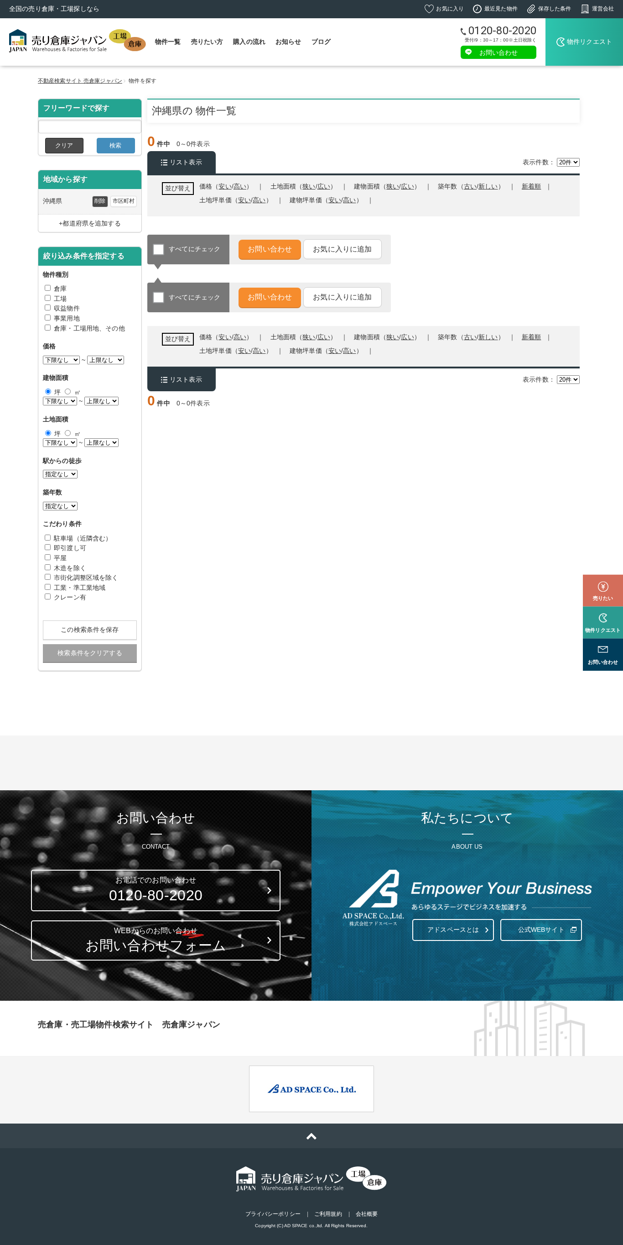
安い (334, 200)
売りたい (603, 598)
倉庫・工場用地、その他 (89, 328)
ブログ (321, 41)
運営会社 (603, 8)
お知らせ (288, 41)
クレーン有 (70, 597)
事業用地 (67, 318)
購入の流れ (249, 41)
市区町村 (124, 201)
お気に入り (450, 8)
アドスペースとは (453, 929)
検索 (115, 145)
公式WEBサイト (541, 929)
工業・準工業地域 (79, 587)
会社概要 (367, 1214)
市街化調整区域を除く (86, 577)
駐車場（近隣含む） (83, 538)
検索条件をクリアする (89, 653)
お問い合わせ (498, 52)
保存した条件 (554, 8)
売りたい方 (207, 41)
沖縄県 (52, 201)
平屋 (60, 558)
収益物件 (67, 308)
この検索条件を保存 (90, 629)
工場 (60, 298)
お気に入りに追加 (342, 249)
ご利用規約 (328, 1214)
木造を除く (70, 568)
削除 (99, 201)
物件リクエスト (589, 41)
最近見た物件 (501, 8)
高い (349, 200)
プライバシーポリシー (273, 1214)
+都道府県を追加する (89, 223)
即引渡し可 (70, 548)
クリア (64, 145)
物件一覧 (168, 41)
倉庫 (60, 288)
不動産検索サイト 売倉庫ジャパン (80, 81)
